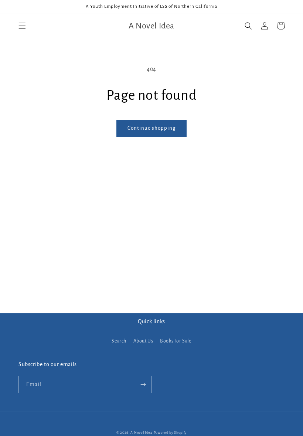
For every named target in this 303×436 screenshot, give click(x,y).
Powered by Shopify (170, 433)
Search (119, 341)
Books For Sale (175, 341)
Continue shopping (151, 128)
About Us (143, 341)
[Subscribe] (143, 384)
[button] (22, 26)
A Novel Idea (141, 433)
